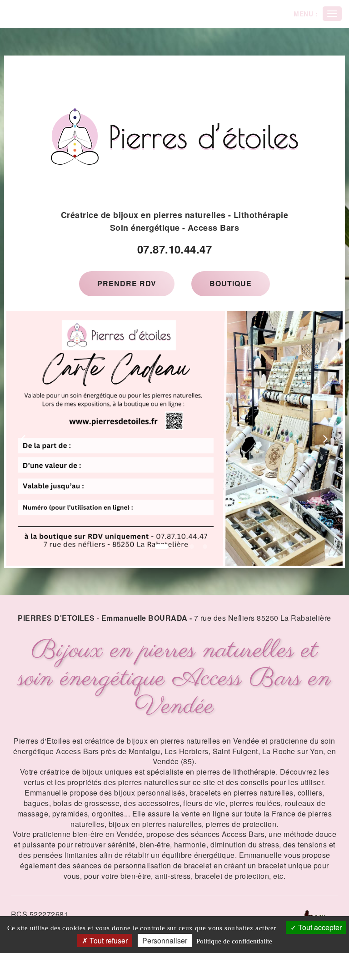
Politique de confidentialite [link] (234, 941)
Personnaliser (164, 940)
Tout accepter (319, 927)
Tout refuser (108, 940)
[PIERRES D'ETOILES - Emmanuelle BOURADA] (174, 136)
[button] (23, 438)
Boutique (230, 283)
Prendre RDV (126, 283)
